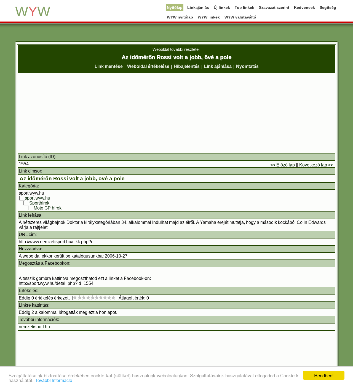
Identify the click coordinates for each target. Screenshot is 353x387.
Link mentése (109, 66)
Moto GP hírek (47, 208)
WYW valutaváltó (240, 17)
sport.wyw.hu (37, 198)
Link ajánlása (218, 66)
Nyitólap (175, 7)
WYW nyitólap (180, 17)
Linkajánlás (198, 7)
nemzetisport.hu (34, 326)
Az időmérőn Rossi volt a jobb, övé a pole (72, 178)
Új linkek (222, 7)
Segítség (328, 7)
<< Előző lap (282, 165)
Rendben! (324, 375)
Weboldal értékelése (148, 66)
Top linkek (244, 7)
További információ (53, 380)
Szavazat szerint (274, 7)
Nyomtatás (247, 66)
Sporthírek (39, 203)
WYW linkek (209, 17)
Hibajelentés (187, 66)
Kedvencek (304, 7)
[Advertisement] (176, 113)
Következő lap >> (316, 165)
